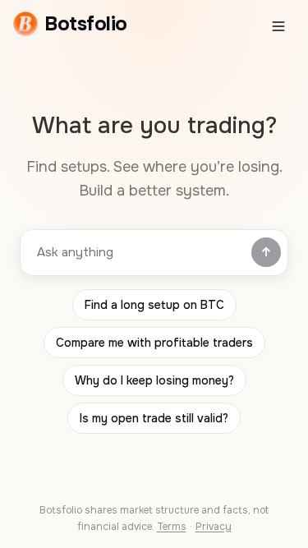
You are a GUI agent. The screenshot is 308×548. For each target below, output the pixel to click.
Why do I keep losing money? (154, 380)
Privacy (213, 526)
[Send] (266, 252)
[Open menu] (278, 26)
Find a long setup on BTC (154, 304)
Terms (171, 526)
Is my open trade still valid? (154, 418)
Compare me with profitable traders (154, 342)
